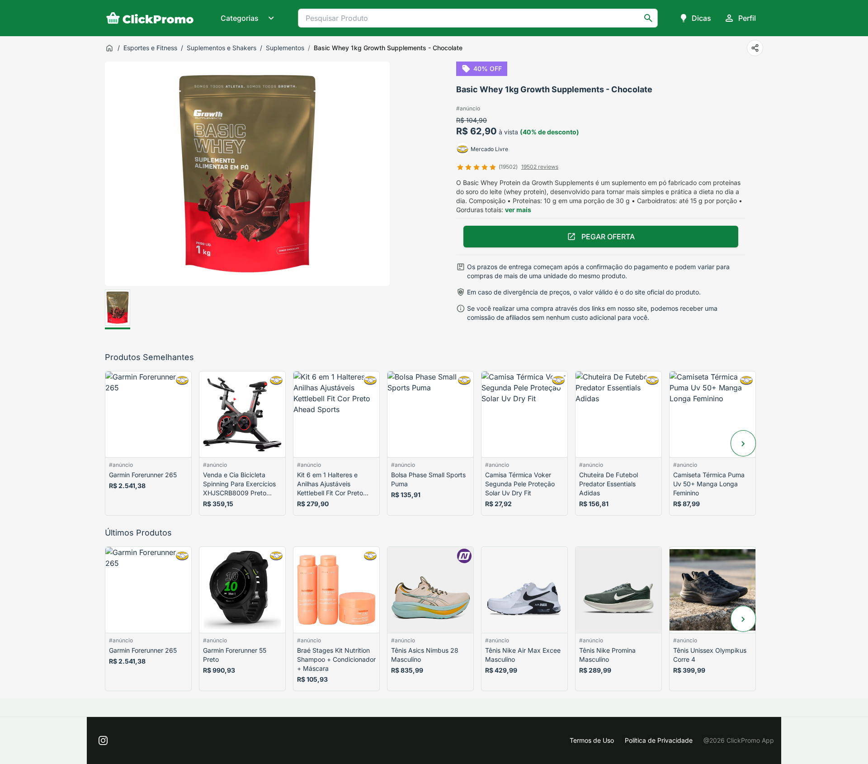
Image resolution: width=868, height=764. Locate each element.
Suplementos (285, 48)
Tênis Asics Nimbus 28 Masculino (424, 654)
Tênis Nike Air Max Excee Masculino (523, 654)
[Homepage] (150, 18)
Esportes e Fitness (150, 48)
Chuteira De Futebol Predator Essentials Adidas (608, 484)
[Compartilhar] (755, 48)
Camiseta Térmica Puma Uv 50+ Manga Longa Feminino (709, 484)
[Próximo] (743, 443)
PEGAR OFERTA (608, 236)
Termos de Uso (592, 740)
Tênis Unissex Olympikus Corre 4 (709, 654)
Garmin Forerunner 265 (143, 475)
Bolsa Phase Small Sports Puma (428, 479)
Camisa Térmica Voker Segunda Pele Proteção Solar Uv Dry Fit (520, 484)
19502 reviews (539, 166)
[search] (648, 18)
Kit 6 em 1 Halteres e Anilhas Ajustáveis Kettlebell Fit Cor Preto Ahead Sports (330, 484)
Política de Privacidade (659, 740)
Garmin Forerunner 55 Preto (234, 654)
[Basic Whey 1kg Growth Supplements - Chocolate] (117, 309)
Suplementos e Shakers (221, 48)
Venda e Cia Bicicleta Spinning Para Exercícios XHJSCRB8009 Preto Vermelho (239, 484)
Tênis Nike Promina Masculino (607, 654)
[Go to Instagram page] (103, 740)
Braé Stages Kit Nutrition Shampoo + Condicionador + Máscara (336, 659)
